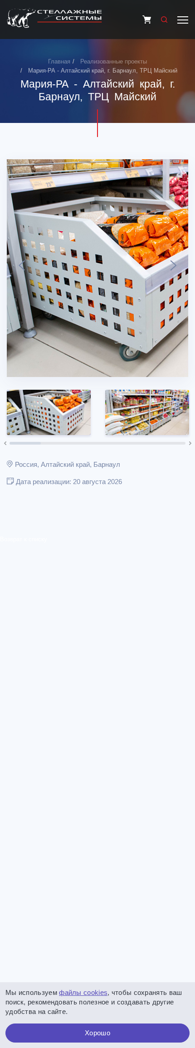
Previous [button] (21, 268)
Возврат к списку (23, 539)
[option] (97, 268)
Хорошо (97, 1033)
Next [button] (173, 268)
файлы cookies (83, 992)
